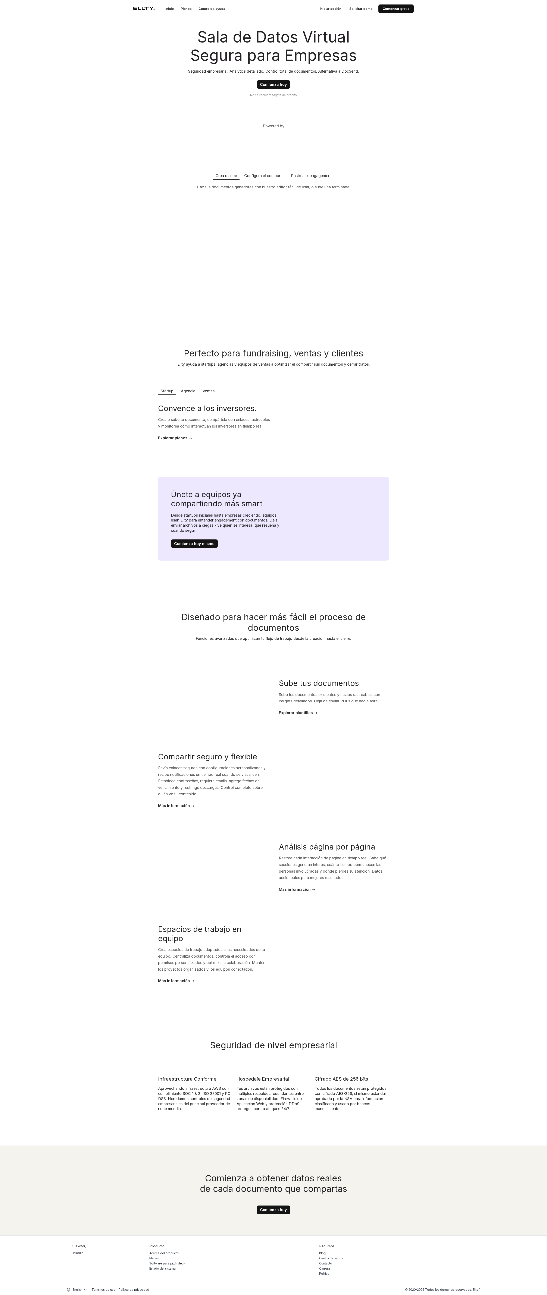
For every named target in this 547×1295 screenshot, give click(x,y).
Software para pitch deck (167, 1263)
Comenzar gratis (396, 9)
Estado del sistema (162, 1268)
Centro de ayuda (212, 9)
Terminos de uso (103, 1289)
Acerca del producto (164, 1253)
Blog (322, 1253)
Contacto (325, 1263)
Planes (186, 9)
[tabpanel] (273, 253)
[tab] (226, 175)
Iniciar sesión (330, 9)
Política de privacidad (134, 1289)
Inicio (169, 9)
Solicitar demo (361, 9)
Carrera (324, 1268)
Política (324, 1273)
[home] (144, 8)
